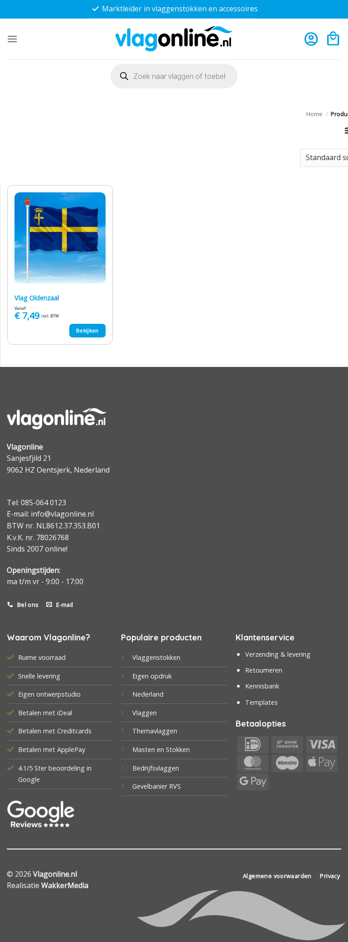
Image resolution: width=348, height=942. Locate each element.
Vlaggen (144, 712)
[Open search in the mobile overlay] (174, 76)
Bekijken (87, 330)
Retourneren (263, 670)
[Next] (323, 16)
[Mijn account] (311, 39)
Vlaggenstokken (156, 657)
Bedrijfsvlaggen (155, 768)
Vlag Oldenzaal (36, 298)
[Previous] (25, 16)
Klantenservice (265, 637)
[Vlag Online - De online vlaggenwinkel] (174, 38)
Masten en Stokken (161, 749)
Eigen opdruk (152, 676)
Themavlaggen (154, 731)
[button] (12, 39)
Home (314, 114)
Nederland (148, 694)
